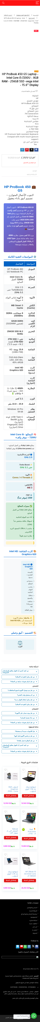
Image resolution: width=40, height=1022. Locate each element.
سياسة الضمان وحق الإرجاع (29, 914)
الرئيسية (35, 15)
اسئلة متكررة (33, 920)
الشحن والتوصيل (32, 908)
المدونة (35, 933)
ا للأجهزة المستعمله (23, 15)
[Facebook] (36, 946)
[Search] (3, 3)
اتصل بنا (34, 930)
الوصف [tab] (34, 171)
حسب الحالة (8, 15)
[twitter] (33, 946)
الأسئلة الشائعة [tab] (32, 174)
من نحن (35, 927)
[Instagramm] (29, 946)
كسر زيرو (31, 18)
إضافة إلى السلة (29, 796)
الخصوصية (34, 917)
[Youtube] (21, 946)
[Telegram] (17, 946)
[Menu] (37, 3)
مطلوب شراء (33, 924)
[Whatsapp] (25, 946)
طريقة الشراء (33, 911)
